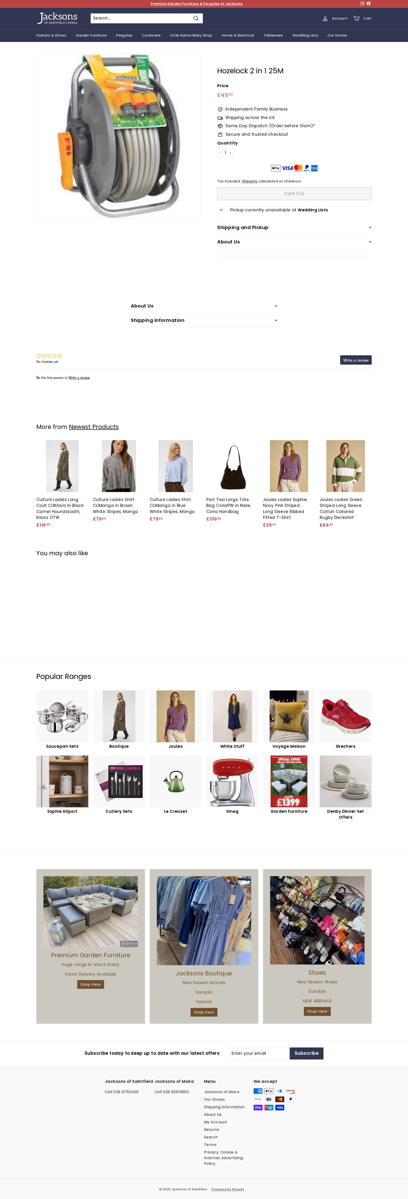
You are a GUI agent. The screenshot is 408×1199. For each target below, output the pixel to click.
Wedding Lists (305, 35)
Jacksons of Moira (221, 1092)
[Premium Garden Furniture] (90, 911)
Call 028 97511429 (121, 1092)
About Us (228, 241)
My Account (215, 1122)
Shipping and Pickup (243, 227)
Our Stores (337, 35)
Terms (210, 1144)
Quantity (227, 143)
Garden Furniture (91, 35)
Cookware (151, 35)
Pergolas (124, 35)
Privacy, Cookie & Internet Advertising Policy (223, 1158)
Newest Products (94, 427)
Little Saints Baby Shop (191, 35)
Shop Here (91, 984)
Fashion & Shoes (51, 35)
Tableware (273, 35)
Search (211, 1137)
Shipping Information (224, 1107)
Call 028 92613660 (171, 1092)
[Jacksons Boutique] (204, 920)
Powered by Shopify (228, 1189)
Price (222, 86)
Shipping (249, 181)
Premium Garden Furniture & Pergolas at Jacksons (197, 3)
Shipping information (157, 320)
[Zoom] (119, 136)
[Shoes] (317, 920)
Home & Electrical (238, 35)
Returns (211, 1129)
